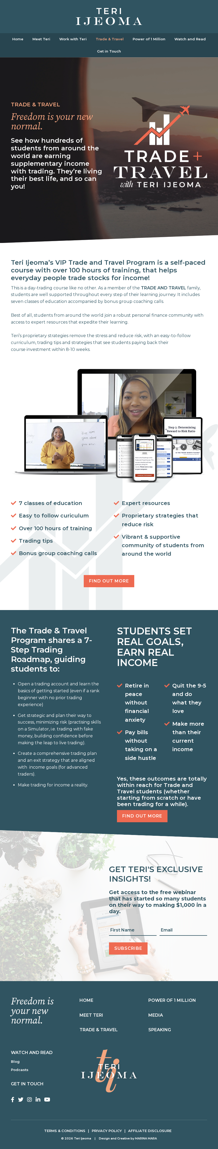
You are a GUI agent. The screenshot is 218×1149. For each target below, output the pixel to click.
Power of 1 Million (149, 39)
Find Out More (109, 581)
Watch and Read (190, 39)
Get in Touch (109, 51)
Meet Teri (41, 39)
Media (155, 1015)
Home (17, 39)
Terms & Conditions (64, 1131)
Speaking (159, 1029)
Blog (15, 1061)
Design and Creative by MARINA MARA (128, 1138)
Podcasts (19, 1070)
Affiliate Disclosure (149, 1131)
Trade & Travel (110, 39)
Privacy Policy (107, 1131)
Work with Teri (73, 39)
